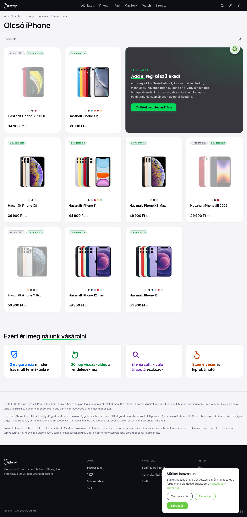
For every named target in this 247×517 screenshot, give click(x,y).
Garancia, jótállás (152, 474)
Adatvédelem (95, 481)
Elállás (146, 481)
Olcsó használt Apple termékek (29, 16)
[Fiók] (231, 5)
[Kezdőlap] (5, 16)
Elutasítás (205, 496)
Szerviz (161, 5)
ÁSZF (90, 474)
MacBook (131, 5)
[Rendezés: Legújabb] (239, 39)
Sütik (90, 488)
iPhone (103, 5)
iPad (117, 5)
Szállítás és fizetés (154, 467)
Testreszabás (180, 496)
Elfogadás (177, 505)
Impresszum (94, 467)
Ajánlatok (87, 5)
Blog (200, 467)
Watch (146, 5)
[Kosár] (239, 5)
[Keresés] (222, 5)
